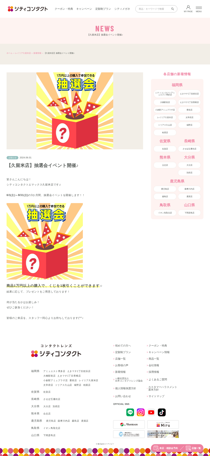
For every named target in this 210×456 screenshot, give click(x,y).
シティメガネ (122, 8)
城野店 (189, 125)
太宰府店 (189, 117)
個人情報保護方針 (125, 388)
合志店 (165, 165)
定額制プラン (103, 8)
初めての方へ (123, 345)
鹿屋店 (189, 196)
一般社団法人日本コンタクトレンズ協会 (129, 379)
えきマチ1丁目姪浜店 (189, 94)
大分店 (189, 165)
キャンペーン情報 (159, 352)
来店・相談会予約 (168, 448)
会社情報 (154, 365)
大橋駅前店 (165, 102)
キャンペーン (84, 8)
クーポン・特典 (64, 8)
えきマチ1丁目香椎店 (189, 102)
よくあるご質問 (158, 379)
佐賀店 (165, 149)
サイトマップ (156, 396)
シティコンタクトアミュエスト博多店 (165, 94)
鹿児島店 (165, 189)
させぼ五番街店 (189, 149)
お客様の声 (121, 365)
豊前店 (189, 110)
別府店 (189, 173)
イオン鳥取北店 (165, 213)
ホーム (9, 53)
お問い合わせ (123, 396)
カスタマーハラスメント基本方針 (162, 388)
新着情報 (37, 53)
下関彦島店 (189, 213)
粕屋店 (165, 132)
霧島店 (165, 196)
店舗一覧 (196, 448)
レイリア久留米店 (23, 53)
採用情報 (154, 372)
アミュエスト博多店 (54, 371)
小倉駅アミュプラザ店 (165, 110)
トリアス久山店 (165, 125)
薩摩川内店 (189, 189)
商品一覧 (154, 358)
